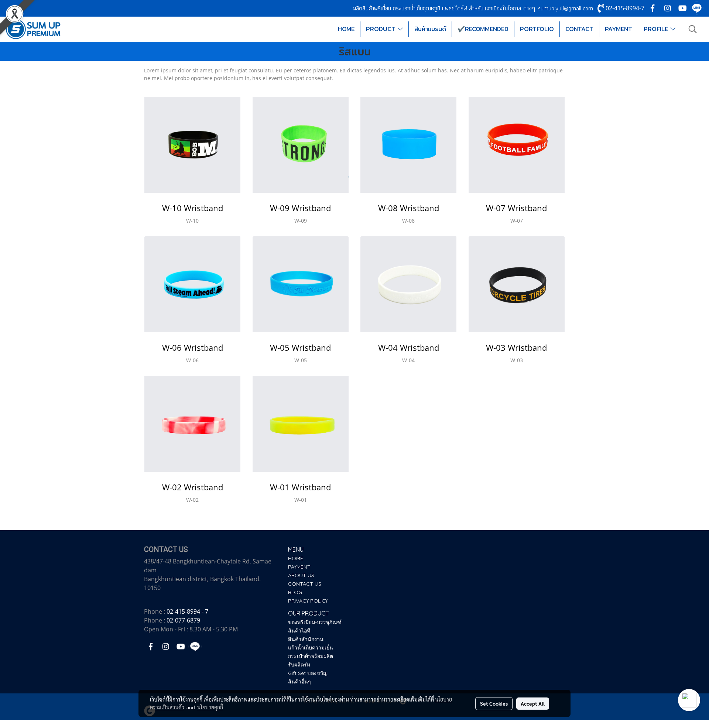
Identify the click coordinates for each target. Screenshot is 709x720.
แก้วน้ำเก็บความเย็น (310, 647)
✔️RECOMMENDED (483, 29)
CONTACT (579, 29)
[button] (693, 29)
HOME (346, 29)
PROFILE (657, 29)
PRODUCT (382, 29)
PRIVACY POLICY (308, 600)
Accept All (533, 703)
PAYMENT (618, 29)
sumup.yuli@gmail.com (565, 8)
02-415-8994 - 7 (187, 611)
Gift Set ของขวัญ (308, 673)
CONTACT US (304, 583)
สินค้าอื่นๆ (299, 681)
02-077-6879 (183, 620)
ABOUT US (301, 575)
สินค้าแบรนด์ (430, 29)
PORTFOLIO (537, 29)
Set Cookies (494, 703)
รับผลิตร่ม (299, 664)
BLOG (295, 592)
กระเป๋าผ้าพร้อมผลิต (310, 656)
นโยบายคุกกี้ (210, 707)
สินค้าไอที (299, 630)
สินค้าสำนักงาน (305, 639)
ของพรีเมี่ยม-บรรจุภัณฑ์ (315, 622)
